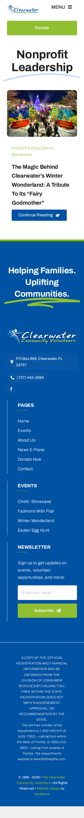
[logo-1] (42, 330)
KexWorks (42, 794)
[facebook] (11, 389)
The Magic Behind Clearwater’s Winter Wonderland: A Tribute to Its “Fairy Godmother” (40, 185)
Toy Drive (32, 148)
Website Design (48, 788)
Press (16, 148)
